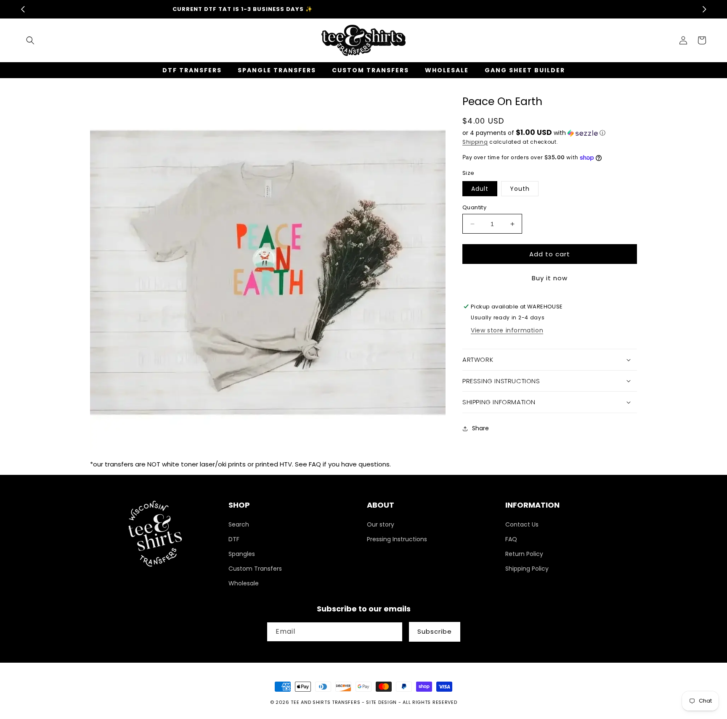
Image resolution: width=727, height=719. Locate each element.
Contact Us (522, 524)
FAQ (511, 539)
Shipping (475, 141)
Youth (520, 188)
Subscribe (434, 631)
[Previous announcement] (22, 9)
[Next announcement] (704, 9)
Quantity (474, 207)
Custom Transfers (255, 568)
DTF (233, 539)
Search (238, 524)
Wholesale (243, 583)
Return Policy (524, 554)
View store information (507, 330)
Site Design (381, 702)
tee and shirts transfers (325, 702)
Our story (380, 524)
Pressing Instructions (397, 539)
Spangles (241, 554)
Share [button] (480, 428)
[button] (30, 40)
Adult (479, 188)
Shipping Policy (527, 568)
